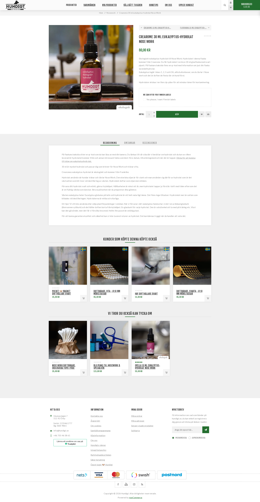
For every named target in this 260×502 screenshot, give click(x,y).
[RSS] (142, 484)
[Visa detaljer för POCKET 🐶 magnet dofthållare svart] (68, 266)
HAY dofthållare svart (146, 293)
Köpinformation (98, 435)
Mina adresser (137, 421)
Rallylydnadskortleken (101, 455)
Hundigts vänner (98, 445)
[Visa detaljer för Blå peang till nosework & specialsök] (109, 340)
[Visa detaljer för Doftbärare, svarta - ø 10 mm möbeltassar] (192, 266)
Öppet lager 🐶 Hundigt (102, 464)
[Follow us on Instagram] (134, 484)
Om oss (94, 440)
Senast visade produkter (142, 425)
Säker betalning (98, 460)
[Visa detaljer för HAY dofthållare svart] (151, 266)
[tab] (110, 142)
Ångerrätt (95, 421)
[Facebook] (118, 484)
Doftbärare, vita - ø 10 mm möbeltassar (107, 292)
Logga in (232, 2)
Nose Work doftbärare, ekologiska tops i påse (63, 366)
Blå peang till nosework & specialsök (107, 366)
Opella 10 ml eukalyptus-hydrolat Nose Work (147, 366)
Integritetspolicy (98, 450)
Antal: (141, 114)
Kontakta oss (97, 416)
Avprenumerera (198, 438)
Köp (177, 114)
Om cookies (96, 425)
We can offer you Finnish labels (157, 94)
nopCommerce (135, 497)
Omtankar (129, 142)
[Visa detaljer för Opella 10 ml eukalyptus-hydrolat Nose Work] (151, 340)
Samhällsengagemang (101, 430)
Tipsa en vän (208, 114)
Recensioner (150, 142)
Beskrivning (110, 142)
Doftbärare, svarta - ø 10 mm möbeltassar (189, 292)
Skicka (205, 429)
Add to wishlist (202, 114)
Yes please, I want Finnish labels (161, 99)
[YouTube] (126, 484)
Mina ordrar (136, 416)
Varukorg (246, 5)
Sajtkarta (135, 430)
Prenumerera (181, 438)
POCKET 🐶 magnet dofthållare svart (61, 292)
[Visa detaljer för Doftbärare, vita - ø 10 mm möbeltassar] (109, 266)
